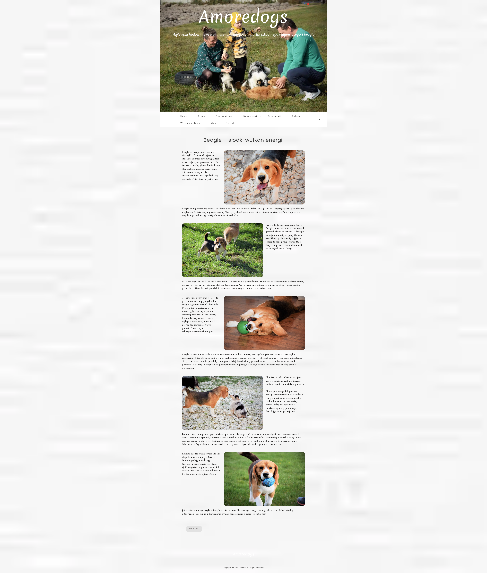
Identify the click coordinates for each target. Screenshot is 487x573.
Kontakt (231, 123)
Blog (213, 123)
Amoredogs (243, 16)
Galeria (296, 116)
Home (183, 116)
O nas (201, 116)
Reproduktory (224, 116)
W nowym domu (190, 123)
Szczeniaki (274, 116)
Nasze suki (250, 116)
